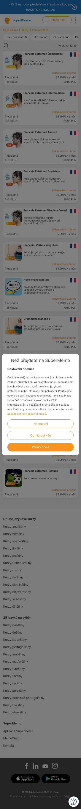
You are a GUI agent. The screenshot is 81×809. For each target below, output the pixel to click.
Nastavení (40, 423)
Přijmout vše (40, 447)
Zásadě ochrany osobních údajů (26, 413)
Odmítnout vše (40, 435)
